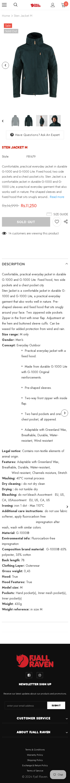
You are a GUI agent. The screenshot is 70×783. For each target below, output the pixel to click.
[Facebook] (28, 675)
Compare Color (54, 103)
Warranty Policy (35, 755)
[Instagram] (39, 675)
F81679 (31, 156)
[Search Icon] (19, 5)
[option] (35, 65)
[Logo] (35, 5)
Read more (57, 197)
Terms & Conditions (35, 749)
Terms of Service (35, 770)
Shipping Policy (35, 760)
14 (10, 233)
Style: (5, 156)
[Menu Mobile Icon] (4, 5)
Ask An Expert (50, 135)
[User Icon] (53, 5)
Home (6, 16)
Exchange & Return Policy (35, 765)
